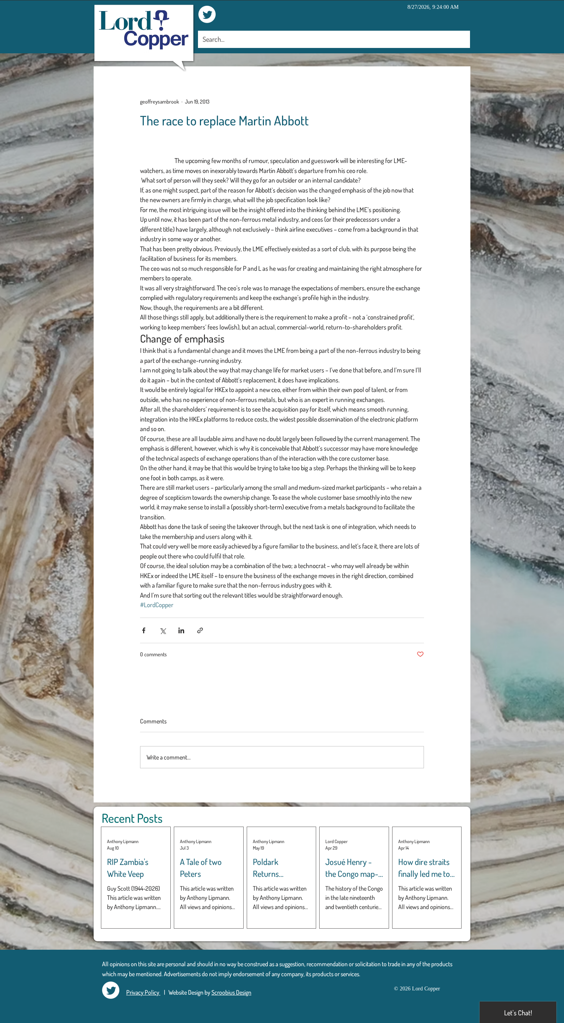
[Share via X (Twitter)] (162, 630)
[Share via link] (200, 630)
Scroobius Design (231, 992)
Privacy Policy (143, 992)
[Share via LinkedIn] (181, 630)
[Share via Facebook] (143, 630)
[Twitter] (207, 14)
